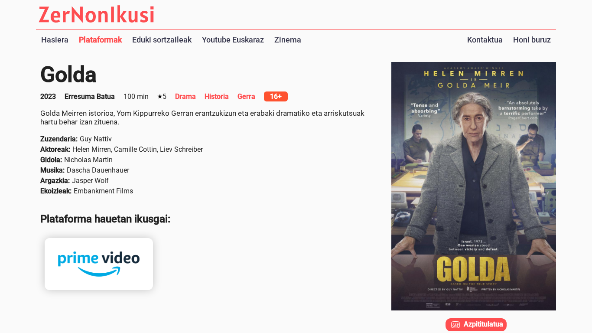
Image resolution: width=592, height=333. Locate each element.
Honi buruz (532, 39)
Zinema (287, 39)
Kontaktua (485, 39)
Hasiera (54, 39)
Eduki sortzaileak (162, 39)
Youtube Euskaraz (233, 39)
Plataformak (100, 39)
